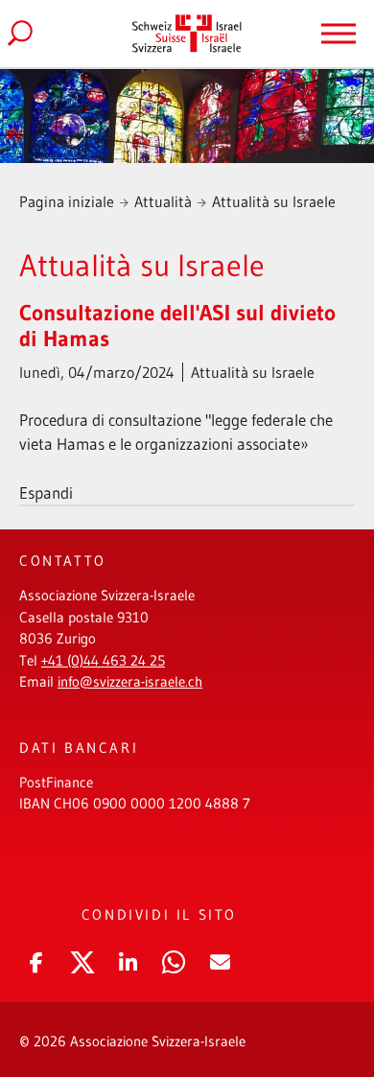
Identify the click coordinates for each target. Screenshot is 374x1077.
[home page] (187, 33)
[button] (36, 959)
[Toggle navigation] (338, 33)
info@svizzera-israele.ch (130, 681)
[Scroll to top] (330, 995)
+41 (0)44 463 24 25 (103, 660)
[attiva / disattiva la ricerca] (35, 33)
